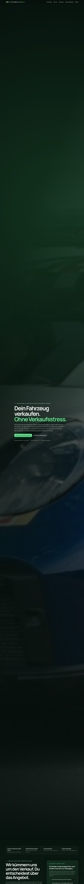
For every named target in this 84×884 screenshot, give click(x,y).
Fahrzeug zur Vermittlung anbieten (23, 435)
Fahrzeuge (61, 2)
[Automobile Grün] (15, 2)
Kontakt (76, 2)
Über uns (55, 2)
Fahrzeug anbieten (69, 2)
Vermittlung (49, 2)
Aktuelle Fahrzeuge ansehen (40, 435)
